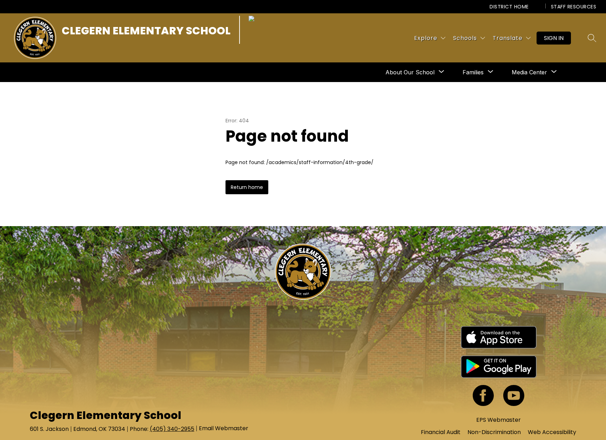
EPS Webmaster (498, 420)
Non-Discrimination (494, 432)
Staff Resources (574, 7)
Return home (247, 187)
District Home (509, 7)
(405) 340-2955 (172, 429)
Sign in (554, 38)
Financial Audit (440, 432)
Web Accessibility (552, 432)
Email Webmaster (223, 428)
